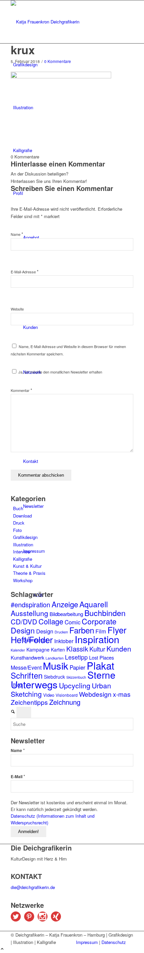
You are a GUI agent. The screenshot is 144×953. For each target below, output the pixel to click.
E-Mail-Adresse (25, 271)
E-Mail (18, 776)
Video (48, 695)
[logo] (61, 21)
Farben (81, 630)
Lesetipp (76, 657)
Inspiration (97, 639)
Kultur (97, 648)
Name (17, 234)
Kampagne (38, 649)
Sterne (101, 674)
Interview (21, 551)
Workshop (22, 580)
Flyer (116, 630)
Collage (51, 621)
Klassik (77, 649)
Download (22, 516)
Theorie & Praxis (29, 573)
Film (100, 631)
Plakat (100, 665)
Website (17, 309)
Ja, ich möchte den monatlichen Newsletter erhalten (59, 372)
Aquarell (93, 604)
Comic (72, 622)
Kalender (18, 650)
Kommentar (21, 390)
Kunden (118, 648)
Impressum (87, 942)
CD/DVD (24, 621)
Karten (58, 649)
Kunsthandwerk (27, 657)
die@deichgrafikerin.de (33, 887)
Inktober (63, 640)
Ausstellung (29, 613)
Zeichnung (64, 702)
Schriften (27, 675)
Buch (18, 508)
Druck (18, 523)
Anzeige (65, 604)
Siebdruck (54, 676)
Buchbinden (105, 612)
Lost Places (101, 657)
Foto (17, 530)
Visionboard (67, 695)
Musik (55, 665)
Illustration (23, 544)
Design (44, 631)
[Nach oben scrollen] (2, 949)
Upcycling (74, 685)
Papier (77, 667)
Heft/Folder (32, 639)
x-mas (122, 693)
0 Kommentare (57, 61)
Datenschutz (113, 942)
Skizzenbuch (76, 677)
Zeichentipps (29, 701)
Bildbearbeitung (66, 613)
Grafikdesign (25, 537)
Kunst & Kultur (27, 566)
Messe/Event (26, 667)
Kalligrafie (22, 559)
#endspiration (30, 604)
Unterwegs (34, 684)
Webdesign (95, 693)
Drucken (61, 631)
